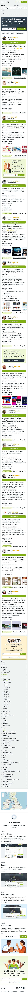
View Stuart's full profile (19, 258)
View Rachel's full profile (19, 471)
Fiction (5, 750)
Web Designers (20, 33)
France (5, 716)
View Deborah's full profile (19, 406)
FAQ (2, 991)
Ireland (5, 713)
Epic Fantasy (6, 745)
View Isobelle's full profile (19, 113)
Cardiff (6, 689)
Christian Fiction (7, 737)
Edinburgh (7, 692)
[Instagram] (19, 988)
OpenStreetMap (18, 809)
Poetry (4, 769)
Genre (2, 10)
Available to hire (6, 78)
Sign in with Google (8, 28)
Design (5, 667)
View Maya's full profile (19, 312)
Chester (6, 691)
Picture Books (6, 767)
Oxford (6, 704)
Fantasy (5, 749)
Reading (6, 706)
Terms (5, 991)
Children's (5, 735)
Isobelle (10, 82)
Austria (5, 722)
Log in (18, 1)
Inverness (6, 696)
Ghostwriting (6, 671)
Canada (5, 708)
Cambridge (7, 687)
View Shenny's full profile (19, 587)
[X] (17, 988)
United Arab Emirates (8, 715)
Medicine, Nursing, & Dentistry (11, 762)
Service (3, 5)
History (5, 755)
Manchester (7, 701)
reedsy (6, 2)
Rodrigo (10, 181)
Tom (8, 117)
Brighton (6, 684)
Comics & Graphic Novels (9, 738)
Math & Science (7, 776)
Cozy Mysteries (7, 742)
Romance (5, 773)
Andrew (10, 475)
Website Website (12, 52)
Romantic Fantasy (8, 774)
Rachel (9, 444)
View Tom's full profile (20, 155)
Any (4, 664)
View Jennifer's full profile (19, 440)
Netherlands (6, 725)
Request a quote (14, 42)
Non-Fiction (6, 766)
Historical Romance (8, 754)
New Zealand (6, 711)
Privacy (10, 991)
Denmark (5, 723)
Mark (9, 37)
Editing (5, 665)
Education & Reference (9, 747)
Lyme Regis (7, 699)
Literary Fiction (7, 761)
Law (4, 759)
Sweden (5, 720)
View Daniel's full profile (19, 631)
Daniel (9, 591)
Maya (9, 262)
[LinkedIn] (21, 988)
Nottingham (7, 703)
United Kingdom (7, 681)
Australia (5, 710)
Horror (4, 757)
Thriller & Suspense (8, 783)
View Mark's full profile (20, 78)
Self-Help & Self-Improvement (11, 779)
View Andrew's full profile (19, 508)
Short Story (6, 781)
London (6, 698)
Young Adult (6, 786)
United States (6, 679)
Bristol (6, 686)
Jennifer (10, 411)
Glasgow (6, 694)
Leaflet (12, 809)
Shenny (10, 550)
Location (16, 5)
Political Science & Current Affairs (12, 771)
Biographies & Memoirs (9, 732)
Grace (9, 512)
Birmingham (7, 682)
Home (3, 33)
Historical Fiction (7, 752)
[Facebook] (24, 988)
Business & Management (9, 733)
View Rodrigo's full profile (19, 213)
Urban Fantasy (7, 784)
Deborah (10, 366)
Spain (4, 718)
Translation (6, 672)
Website (5, 674)
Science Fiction (7, 778)
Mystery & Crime (7, 743)
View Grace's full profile (19, 546)
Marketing (5, 669)
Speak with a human (14, 360)
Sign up (24, 1)
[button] (3, 794)
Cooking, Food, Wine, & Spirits (11, 740)
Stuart (9, 217)
